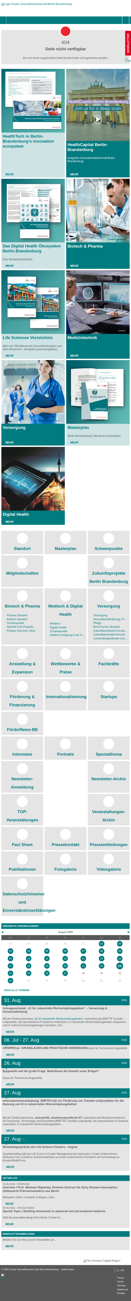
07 (83, 951)
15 (101, 958)
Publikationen (22, 869)
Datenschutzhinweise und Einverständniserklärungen (22, 902)
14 (83, 958)
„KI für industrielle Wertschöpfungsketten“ (59, 1018)
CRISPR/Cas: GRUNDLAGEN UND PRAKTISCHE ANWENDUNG (45, 1048)
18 (28, 966)
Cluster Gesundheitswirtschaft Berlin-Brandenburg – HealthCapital (41, 1269)
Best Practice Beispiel (106, 626)
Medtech (54, 623)
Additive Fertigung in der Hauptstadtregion (75, 635)
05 (47, 951)
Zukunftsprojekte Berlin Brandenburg (108, 577)
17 (10, 966)
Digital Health (16, 514)
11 (28, 958)
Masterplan (78, 427)
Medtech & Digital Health (65, 610)
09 (119, 951)
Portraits (65, 754)
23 (119, 966)
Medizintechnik (82, 337)
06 (65, 951)
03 (10, 951)
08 (101, 951)
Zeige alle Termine (16, 990)
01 (101, 943)
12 (47, 958)
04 (28, 951)
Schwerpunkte (109, 548)
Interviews (22, 754)
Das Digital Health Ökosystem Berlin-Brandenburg (32, 248)
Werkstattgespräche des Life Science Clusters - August (40, 1147)
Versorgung (14, 427)
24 (10, 973)
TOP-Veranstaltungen (22, 815)
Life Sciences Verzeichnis (28, 337)
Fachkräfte (108, 663)
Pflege (97, 623)
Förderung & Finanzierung (22, 700)
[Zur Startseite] (36, 5)
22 (101, 966)
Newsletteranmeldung (19, 1234)
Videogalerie (109, 869)
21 (83, 966)
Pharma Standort (16, 615)
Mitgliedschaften (22, 573)
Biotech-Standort (16, 619)
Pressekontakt (65, 844)
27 (65, 973)
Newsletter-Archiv (108, 779)
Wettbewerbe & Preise (65, 667)
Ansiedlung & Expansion (22, 667)
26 (47, 973)
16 (119, 958)
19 (47, 966)
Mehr (9, 174)
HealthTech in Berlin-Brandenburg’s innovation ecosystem (28, 141)
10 (10, 958)
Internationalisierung (65, 696)
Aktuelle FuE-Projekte (19, 626)
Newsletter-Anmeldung (22, 783)
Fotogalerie (65, 869)
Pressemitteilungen (109, 844)
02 (119, 943)
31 (10, 980)
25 (28, 973)
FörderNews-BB (22, 729)
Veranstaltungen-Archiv (108, 815)
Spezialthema (109, 754)
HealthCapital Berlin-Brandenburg (88, 147)
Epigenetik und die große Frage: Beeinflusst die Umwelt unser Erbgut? (51, 1071)
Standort (22, 548)
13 (65, 958)
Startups (108, 696)
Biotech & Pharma (85, 246)
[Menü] (10, 20)
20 (65, 966)
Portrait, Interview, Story (20, 630)
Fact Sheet (22, 844)
